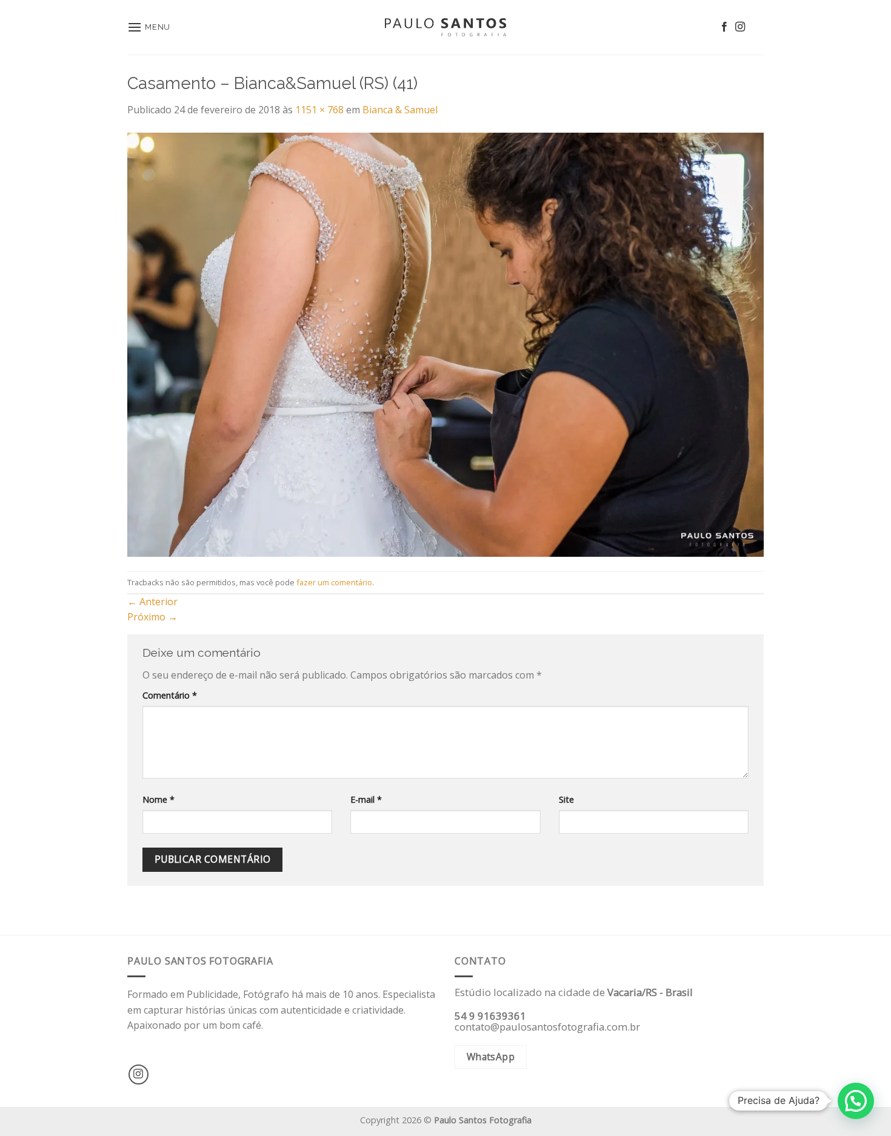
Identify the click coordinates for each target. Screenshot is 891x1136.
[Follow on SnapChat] (756, 27)
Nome (158, 799)
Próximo (152, 616)
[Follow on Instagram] (740, 27)
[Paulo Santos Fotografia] (445, 27)
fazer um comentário (334, 582)
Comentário (169, 695)
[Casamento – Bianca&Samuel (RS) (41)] (445, 343)
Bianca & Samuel (400, 109)
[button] (856, 1101)
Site (566, 799)
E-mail (366, 799)
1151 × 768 (319, 109)
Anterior (152, 601)
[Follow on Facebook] (724, 27)
